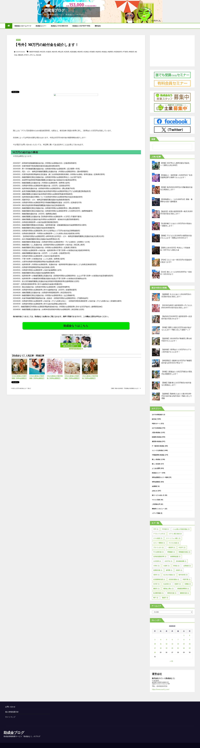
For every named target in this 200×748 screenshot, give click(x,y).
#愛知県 (20, 55)
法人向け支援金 (169, 575)
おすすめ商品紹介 (157, 414)
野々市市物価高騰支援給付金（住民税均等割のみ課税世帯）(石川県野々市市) (51, 169)
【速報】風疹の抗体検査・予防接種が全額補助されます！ (125, 388)
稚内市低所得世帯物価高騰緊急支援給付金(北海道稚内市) (43, 205)
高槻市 (165, 597)
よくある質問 (156, 468)
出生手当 (168, 561)
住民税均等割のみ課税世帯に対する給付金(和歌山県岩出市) (44, 304)
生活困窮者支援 (159, 579)
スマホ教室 (157, 538)
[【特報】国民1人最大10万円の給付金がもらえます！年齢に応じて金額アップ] (156, 330)
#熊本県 (80, 52)
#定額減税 (73, 52)
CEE (155, 529)
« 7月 (171, 661)
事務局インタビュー (158, 508)
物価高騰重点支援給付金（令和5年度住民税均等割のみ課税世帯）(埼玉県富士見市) (53, 309)
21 (178, 648)
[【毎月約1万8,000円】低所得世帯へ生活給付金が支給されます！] (156, 319)
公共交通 (157, 561)
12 (166, 644)
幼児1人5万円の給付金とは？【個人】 (21, 388)
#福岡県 (110, 52)
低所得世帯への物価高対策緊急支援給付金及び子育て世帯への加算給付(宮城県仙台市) (54, 278)
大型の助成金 (156, 432)
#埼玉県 (42, 52)
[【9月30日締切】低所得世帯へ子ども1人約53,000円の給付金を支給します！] (156, 308)
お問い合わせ (10, 707)
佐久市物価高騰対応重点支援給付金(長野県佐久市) (41, 239)
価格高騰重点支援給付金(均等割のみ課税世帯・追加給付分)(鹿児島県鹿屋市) (50, 219)
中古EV (182, 547)
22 (184, 648)
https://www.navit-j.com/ (160, 689)
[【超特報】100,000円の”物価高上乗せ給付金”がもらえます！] (156, 341)
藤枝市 (156, 588)
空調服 (188, 584)
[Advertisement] (76, 70)
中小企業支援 (158, 552)
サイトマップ (10, 717)
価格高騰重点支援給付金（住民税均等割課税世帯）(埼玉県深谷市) (46, 292)
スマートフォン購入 (173, 538)
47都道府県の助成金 (158, 455)
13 (172, 644)
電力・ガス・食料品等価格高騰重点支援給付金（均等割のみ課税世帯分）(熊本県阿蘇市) (55, 171)
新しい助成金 (156, 459)
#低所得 (98, 52)
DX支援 (165, 529)
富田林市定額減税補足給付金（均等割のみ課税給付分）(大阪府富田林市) (49, 163)
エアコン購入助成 (175, 533)
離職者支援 (184, 593)
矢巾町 (156, 584)
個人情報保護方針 (12, 712)
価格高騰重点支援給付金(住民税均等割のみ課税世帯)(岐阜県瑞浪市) (47, 194)
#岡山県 (60, 52)
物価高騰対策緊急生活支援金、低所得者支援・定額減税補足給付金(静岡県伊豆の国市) (54, 225)
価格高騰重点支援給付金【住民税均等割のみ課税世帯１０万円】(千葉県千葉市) (51, 216)
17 (155, 648)
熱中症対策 (183, 575)
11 (160, 644)
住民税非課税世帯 (159, 556)
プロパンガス (158, 547)
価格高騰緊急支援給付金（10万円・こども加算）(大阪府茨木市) (46, 253)
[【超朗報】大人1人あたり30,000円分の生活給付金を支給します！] (156, 297)
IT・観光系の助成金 (158, 446)
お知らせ (155, 491)
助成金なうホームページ (23, 26)
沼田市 (156, 575)
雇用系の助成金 (157, 441)
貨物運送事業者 (183, 588)
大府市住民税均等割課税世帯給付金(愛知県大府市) (41, 262)
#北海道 (86, 52)
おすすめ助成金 (157, 428)
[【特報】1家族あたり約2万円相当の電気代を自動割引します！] (156, 374)
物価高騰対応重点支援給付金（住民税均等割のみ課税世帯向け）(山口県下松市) (51, 177)
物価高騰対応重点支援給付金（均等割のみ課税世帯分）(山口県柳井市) (48, 295)
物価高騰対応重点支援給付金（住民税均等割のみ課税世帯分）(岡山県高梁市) (51, 208)
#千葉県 (125, 52)
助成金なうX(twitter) (81, 26)
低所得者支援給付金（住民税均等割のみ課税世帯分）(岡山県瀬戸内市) (48, 188)
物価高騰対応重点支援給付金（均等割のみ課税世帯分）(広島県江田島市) (49, 247)
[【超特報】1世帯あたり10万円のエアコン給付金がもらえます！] (156, 352)
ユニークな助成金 (157, 450)
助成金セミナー (41, 26)
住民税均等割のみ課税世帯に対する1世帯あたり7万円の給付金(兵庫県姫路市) (51, 231)
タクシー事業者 (159, 543)
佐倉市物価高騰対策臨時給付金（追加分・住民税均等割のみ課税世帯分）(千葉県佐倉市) (55, 298)
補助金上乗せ (168, 588)
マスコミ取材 (156, 500)
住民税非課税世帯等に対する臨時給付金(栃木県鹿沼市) (41, 284)
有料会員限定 (156, 482)
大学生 (156, 565)
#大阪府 (48, 52)
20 (172, 648)
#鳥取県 (131, 52)
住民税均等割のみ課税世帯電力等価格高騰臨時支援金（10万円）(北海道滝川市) (52, 202)
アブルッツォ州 (159, 533)
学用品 (176, 565)
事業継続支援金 (184, 552)
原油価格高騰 (181, 561)
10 (155, 644)
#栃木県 (54, 52)
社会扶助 (167, 584)
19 (166, 648)
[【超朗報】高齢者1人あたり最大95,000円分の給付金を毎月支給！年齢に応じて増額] (156, 396)
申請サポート (156, 423)
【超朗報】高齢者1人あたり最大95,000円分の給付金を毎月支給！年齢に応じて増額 (176, 396)
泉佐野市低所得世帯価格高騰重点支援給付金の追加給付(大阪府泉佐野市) (49, 180)
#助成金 (104, 52)
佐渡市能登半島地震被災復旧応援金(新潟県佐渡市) (41, 166)
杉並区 (179, 570)
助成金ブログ (54, 10)
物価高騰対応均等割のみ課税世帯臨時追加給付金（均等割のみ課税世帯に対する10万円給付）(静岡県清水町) (61, 307)
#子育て (26, 55)
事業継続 (171, 552)
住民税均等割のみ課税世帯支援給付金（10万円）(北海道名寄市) (46, 186)
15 (184, 644)
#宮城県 (92, 52)
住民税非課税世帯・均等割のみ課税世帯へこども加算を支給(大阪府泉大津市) (51, 233)
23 (189, 648)
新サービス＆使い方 (158, 495)
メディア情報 (156, 513)
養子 (155, 597)
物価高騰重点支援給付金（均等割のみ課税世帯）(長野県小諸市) (46, 183)
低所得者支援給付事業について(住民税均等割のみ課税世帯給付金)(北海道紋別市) (52, 197)
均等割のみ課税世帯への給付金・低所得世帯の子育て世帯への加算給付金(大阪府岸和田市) (56, 250)
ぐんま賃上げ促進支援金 (180, 529)
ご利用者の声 (156, 504)
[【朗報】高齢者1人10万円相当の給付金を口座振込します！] (156, 385)
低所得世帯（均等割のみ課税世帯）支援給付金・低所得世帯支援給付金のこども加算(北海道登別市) (59, 264)
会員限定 (155, 486)
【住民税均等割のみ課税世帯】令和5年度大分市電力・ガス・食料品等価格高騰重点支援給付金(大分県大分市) (63, 236)
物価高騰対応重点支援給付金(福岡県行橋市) (38, 273)
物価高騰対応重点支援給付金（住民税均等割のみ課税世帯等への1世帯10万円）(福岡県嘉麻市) (57, 211)
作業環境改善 (175, 556)
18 (160, 648)
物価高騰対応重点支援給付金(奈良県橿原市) (38, 228)
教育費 (169, 570)
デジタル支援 (174, 543)
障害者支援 (171, 593)
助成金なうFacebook (59, 26)
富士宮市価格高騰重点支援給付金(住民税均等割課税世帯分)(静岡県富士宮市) (50, 281)
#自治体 (38, 55)
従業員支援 (157, 570)
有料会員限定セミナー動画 (160, 477)
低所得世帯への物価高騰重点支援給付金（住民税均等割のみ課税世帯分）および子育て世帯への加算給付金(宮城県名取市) (67, 276)
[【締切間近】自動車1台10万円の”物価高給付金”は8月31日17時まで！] (156, 363)
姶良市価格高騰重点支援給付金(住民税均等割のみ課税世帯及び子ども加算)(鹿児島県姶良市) (56, 191)
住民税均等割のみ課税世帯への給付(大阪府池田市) (41, 256)
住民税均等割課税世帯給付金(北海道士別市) (38, 267)
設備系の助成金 (157, 437)
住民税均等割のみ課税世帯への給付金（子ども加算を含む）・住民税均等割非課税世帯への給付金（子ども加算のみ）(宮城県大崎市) (71, 301)
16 (189, 644)
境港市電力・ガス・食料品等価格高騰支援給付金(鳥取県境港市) (46, 200)
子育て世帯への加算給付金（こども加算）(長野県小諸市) (43, 259)
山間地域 (187, 565)
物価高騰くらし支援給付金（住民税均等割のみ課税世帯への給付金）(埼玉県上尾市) (53, 245)
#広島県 (66, 52)
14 (178, 644)
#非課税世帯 (118, 52)
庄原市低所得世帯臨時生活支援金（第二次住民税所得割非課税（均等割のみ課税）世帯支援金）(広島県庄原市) (63, 174)
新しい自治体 (156, 464)
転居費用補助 (158, 593)
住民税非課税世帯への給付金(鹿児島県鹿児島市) (40, 222)
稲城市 (178, 584)
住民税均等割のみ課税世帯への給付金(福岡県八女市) (41, 270)
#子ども (32, 55)
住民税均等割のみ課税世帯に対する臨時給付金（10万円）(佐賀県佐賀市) (49, 290)
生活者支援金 (174, 579)
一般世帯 (171, 547)
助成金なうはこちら (75, 325)
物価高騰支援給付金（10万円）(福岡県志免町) (39, 214)
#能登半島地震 (34, 52)
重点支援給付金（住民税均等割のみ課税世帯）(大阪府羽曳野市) (46, 287)
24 (155, 652)
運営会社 (98, 26)
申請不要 (186, 579)
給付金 (18, 39)
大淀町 (166, 565)
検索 (153, 139)
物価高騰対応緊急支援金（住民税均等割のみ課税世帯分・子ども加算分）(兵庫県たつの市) (56, 242)
